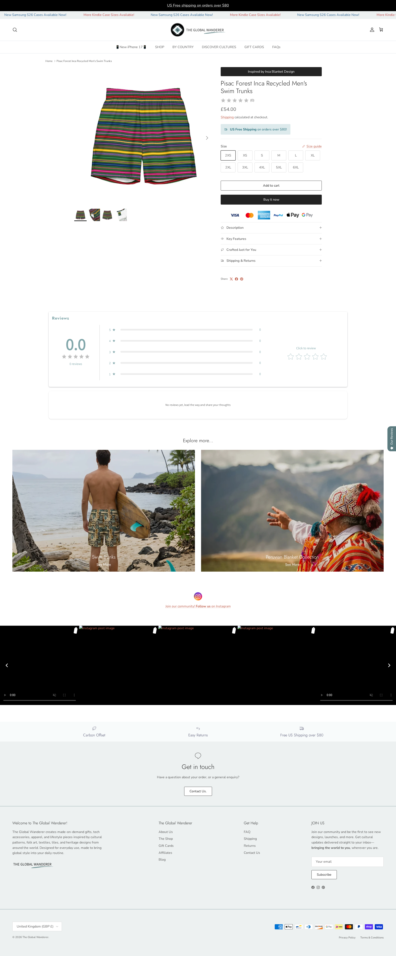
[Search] (14, 29)
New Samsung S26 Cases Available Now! (148, 15)
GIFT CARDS (254, 47)
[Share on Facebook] (236, 279)
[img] (235, 100)
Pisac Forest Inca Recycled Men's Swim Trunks (84, 61)
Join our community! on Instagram (198, 606)
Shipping (227, 117)
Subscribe (324, 874)
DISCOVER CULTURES (219, 47)
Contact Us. (198, 791)
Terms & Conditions (372, 937)
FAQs (276, 47)
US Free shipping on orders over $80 (198, 5)
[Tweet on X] (231, 279)
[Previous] (7, 665)
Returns (250, 845)
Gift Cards (166, 845)
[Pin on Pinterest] (241, 279)
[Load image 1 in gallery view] (143, 136)
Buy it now (271, 199)
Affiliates (165, 853)
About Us (166, 832)
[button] (185, 329)
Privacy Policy (347, 937)
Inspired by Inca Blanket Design (271, 71)
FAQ (247, 832)
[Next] (389, 665)
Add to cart (271, 185)
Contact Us (252, 853)
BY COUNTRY (183, 47)
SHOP (159, 47)
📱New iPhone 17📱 (131, 47)
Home (49, 61)
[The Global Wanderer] (198, 30)
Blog (162, 859)
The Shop (166, 838)
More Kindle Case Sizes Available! (75, 15)
